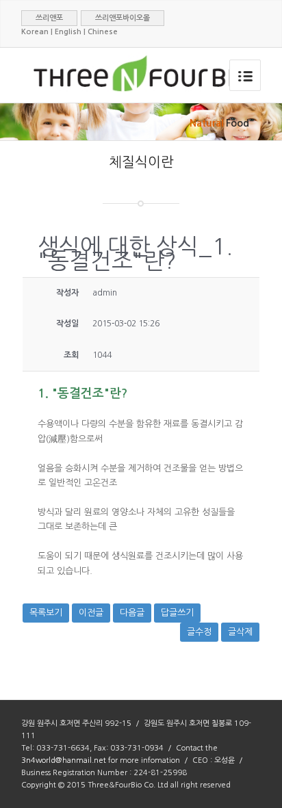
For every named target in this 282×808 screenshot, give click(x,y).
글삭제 (240, 631)
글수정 (199, 631)
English (68, 32)
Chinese (103, 32)
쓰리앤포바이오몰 (122, 18)
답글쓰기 (177, 612)
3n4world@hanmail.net (63, 760)
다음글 (132, 612)
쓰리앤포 (49, 18)
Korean (35, 32)
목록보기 (45, 612)
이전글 (91, 612)
